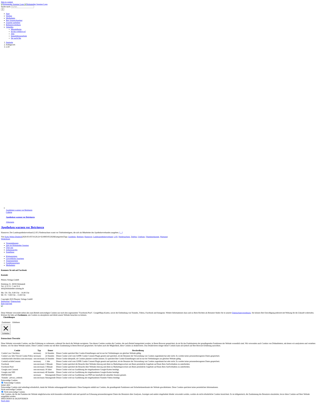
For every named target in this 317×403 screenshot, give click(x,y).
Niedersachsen (124, 237)
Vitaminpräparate (152, 237)
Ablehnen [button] (16, 322)
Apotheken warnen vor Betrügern (19, 210)
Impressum (5, 301)
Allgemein (10, 222)
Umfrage (141, 237)
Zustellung (10, 252)
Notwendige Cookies (12, 383)
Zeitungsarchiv (12, 250)
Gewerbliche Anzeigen (15, 258)
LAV (116, 237)
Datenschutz (16, 301)
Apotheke (72, 237)
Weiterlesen (5, 239)
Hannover (88, 237)
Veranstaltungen (12, 243)
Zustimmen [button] (6, 322)
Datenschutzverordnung (241, 313)
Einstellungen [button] (9, 317)
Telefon (134, 237)
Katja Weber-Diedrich (13, 237)
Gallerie (9, 212)
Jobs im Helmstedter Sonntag (17, 245)
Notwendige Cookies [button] (9, 380)
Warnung (163, 237)
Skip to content (7, 2)
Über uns (9, 248)
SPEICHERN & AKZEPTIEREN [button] (14, 399)
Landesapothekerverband (103, 237)
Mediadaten (10, 265)
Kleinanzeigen (11, 256)
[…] (121, 232)
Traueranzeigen (12, 261)
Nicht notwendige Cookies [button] (11, 389)
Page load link (6, 304)
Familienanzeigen (13, 263)
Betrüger (80, 237)
